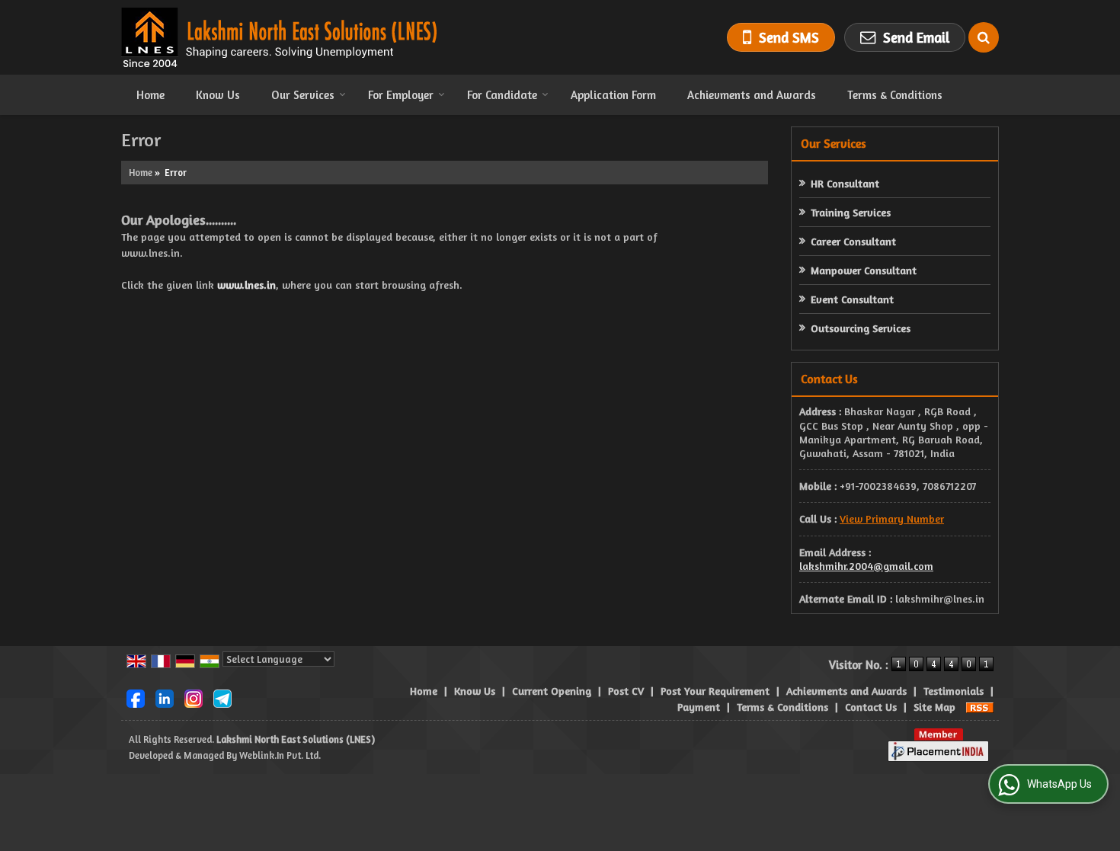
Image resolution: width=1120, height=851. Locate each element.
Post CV (626, 690)
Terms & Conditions (894, 95)
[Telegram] (222, 696)
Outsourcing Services (860, 328)
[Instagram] (193, 696)
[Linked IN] (164, 696)
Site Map (934, 706)
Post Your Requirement (715, 690)
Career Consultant (853, 241)
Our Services (302, 95)
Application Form (613, 95)
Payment (698, 706)
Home (150, 95)
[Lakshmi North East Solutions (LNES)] (279, 37)
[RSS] (980, 706)
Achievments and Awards (751, 95)
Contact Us (871, 706)
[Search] (983, 37)
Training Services (851, 212)
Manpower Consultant (864, 270)
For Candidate (502, 95)
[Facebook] (135, 696)
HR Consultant (845, 183)
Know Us (218, 95)
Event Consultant (852, 299)
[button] (892, 518)
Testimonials (953, 690)
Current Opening (551, 690)
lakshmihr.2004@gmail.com (866, 565)
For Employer (401, 95)
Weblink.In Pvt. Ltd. (280, 755)
